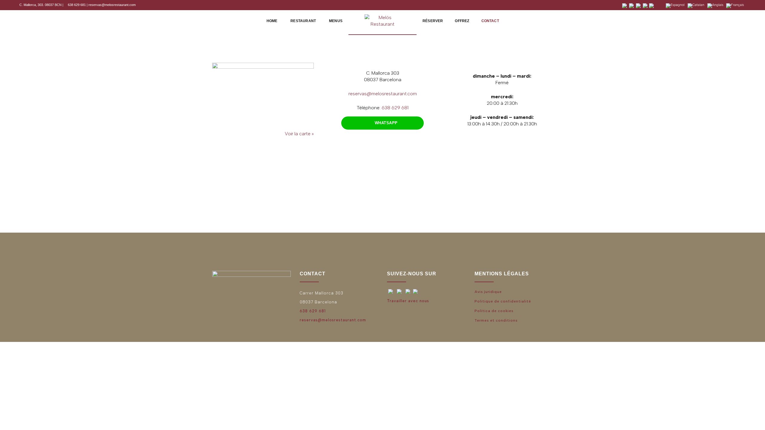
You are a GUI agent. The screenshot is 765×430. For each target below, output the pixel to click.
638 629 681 (76, 5)
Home (272, 21)
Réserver (433, 21)
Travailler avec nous (408, 301)
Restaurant (303, 21)
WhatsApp (386, 123)
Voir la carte (297, 133)
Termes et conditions (496, 320)
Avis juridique (488, 292)
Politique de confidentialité (503, 301)
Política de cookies (494, 311)
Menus (335, 21)
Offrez (462, 21)
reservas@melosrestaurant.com (112, 5)
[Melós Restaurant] (382, 20)
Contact (490, 21)
